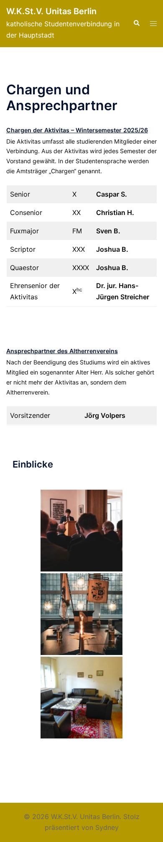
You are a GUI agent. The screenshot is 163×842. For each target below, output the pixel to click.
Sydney (107, 827)
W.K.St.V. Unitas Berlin (51, 11)
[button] (136, 23)
